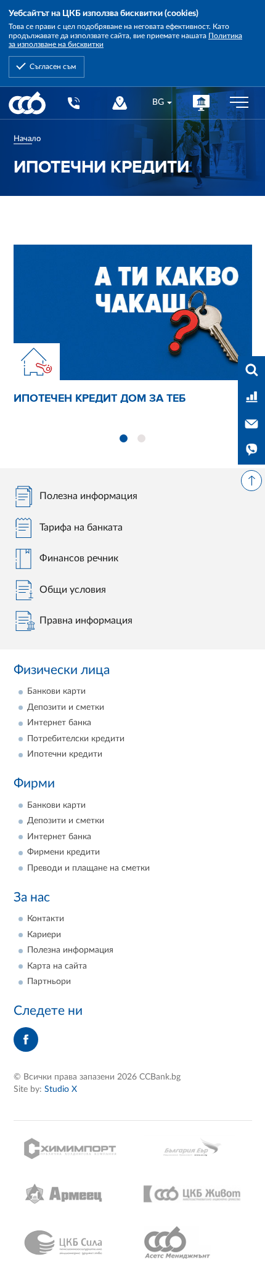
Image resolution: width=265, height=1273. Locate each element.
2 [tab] (141, 438)
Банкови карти (56, 691)
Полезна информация (70, 950)
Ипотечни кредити (64, 754)
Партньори (49, 981)
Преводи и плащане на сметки (88, 868)
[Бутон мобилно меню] (239, 103)
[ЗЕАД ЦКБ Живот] (193, 1194)
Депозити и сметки (65, 707)
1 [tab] (124, 438)
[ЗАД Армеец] (73, 1194)
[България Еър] (193, 1148)
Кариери (44, 934)
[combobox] (162, 102)
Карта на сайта (57, 966)
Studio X (60, 1089)
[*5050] (73, 102)
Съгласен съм (53, 66)
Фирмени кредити (63, 852)
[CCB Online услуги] (201, 102)
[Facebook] (26, 1039)
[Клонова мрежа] (119, 102)
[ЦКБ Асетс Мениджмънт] (193, 1242)
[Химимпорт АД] (73, 1148)
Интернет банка (59, 722)
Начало (27, 138)
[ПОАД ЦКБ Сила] (73, 1243)
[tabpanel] (133, 327)
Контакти (45, 918)
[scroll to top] (251, 480)
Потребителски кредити (75, 738)
